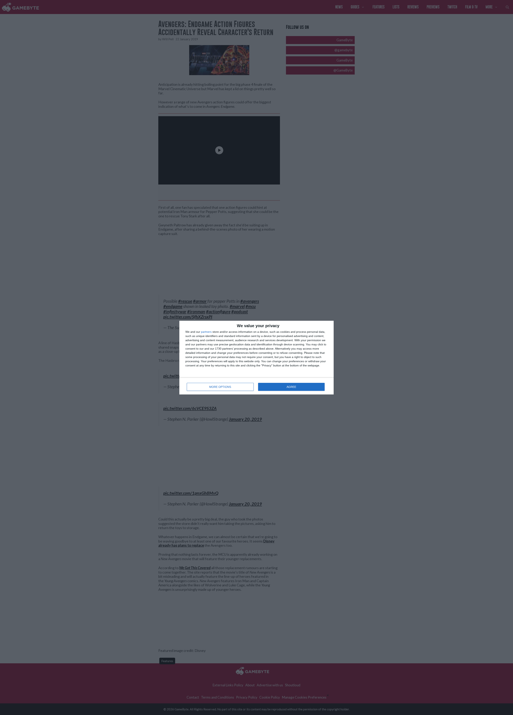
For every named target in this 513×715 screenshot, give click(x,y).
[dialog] (256, 357)
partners (206, 331)
